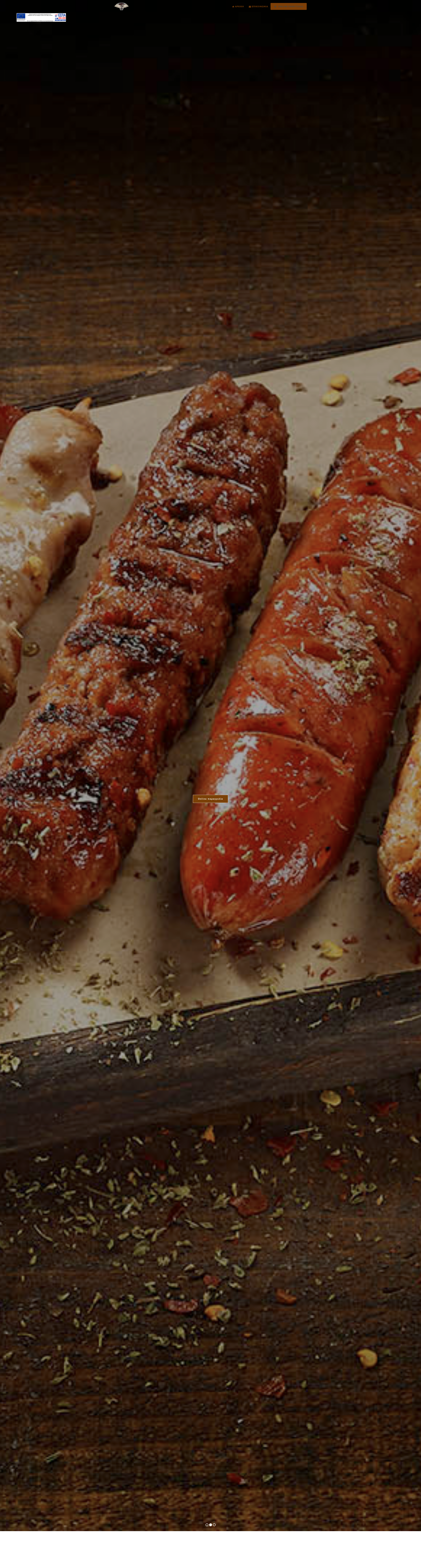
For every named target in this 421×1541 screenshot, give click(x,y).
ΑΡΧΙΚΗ (239, 6)
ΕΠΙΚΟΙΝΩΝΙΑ (259, 6)
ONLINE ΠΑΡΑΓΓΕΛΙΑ (289, 6)
